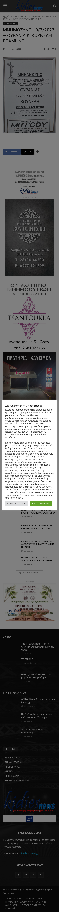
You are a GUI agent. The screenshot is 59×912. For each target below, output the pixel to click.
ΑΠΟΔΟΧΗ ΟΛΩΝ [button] (40, 503)
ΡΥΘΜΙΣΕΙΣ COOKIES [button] (17, 503)
